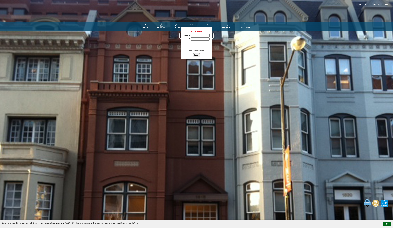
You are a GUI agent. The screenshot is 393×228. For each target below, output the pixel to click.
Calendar (385, 4)
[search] (390, 4)
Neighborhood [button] (244, 28)
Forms (366, 4)
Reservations (376, 4)
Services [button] (177, 28)
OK (387, 224)
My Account (358, 4)
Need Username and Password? (196, 48)
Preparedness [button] (226, 28)
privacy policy (60, 223)
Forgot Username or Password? (196, 50)
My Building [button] (161, 28)
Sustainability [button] (208, 28)
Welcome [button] (146, 28)
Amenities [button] (191, 28)
